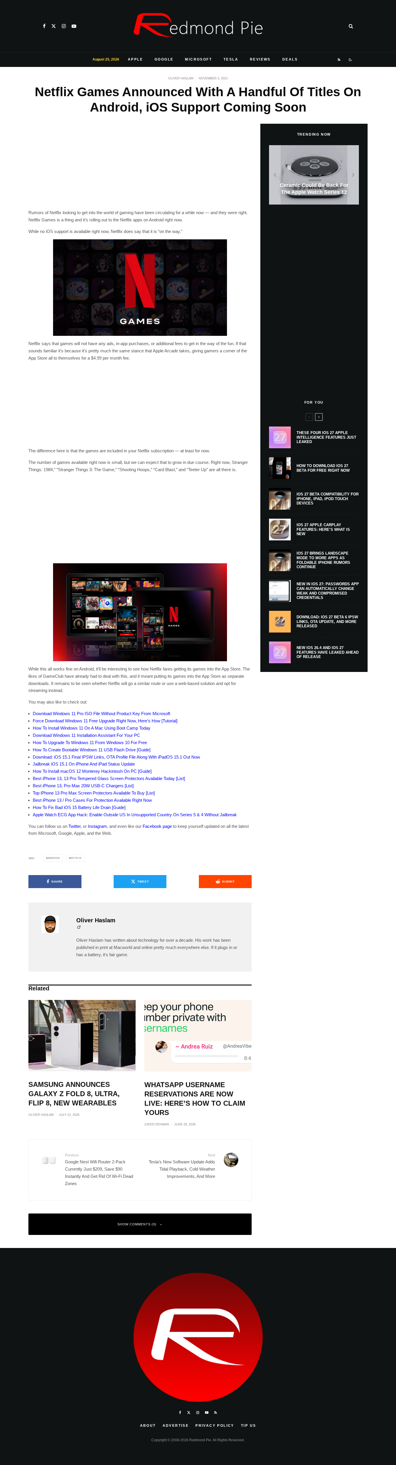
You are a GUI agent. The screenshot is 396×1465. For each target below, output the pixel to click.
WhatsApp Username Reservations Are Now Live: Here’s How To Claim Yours (194, 1098)
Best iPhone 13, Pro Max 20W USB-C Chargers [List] (83, 785)
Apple (135, 59)
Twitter (74, 826)
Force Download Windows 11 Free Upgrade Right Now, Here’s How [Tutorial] (105, 720)
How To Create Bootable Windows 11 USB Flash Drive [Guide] (91, 749)
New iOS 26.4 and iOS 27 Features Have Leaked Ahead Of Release (328, 652)
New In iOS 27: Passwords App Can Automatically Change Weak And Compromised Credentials (328, 591)
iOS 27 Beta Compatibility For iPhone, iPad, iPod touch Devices (328, 498)
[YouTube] (74, 26)
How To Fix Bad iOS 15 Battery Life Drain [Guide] (79, 807)
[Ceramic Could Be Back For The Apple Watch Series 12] (314, 175)
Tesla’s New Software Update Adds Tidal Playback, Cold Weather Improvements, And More (182, 1166)
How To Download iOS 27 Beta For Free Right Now (323, 468)
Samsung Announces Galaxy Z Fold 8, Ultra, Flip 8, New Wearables (74, 1093)
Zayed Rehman (156, 1124)
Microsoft (198, 59)
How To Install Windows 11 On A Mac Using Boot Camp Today (91, 728)
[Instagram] (64, 26)
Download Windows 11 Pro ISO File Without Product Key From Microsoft (101, 713)
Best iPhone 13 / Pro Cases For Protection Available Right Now (92, 800)
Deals (290, 59)
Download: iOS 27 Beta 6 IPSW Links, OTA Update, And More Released (327, 621)
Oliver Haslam (180, 78)
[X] (53, 26)
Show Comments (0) (137, 1224)
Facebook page (157, 826)
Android (54, 858)
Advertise (176, 1426)
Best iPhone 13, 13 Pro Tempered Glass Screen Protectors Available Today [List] (109, 778)
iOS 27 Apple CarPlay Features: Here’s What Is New (323, 529)
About (148, 1426)
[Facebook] (44, 26)
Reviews (260, 59)
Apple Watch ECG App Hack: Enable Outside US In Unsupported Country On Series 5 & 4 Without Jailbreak (135, 814)
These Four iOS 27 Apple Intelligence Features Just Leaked (326, 437)
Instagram (97, 826)
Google (164, 59)
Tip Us (248, 1426)
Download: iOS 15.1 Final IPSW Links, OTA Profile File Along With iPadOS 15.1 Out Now (116, 757)
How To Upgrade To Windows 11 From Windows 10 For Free (90, 742)
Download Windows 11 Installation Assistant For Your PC (86, 735)
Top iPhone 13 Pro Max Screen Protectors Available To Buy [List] (94, 792)
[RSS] (339, 59)
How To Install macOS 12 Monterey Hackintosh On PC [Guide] (92, 771)
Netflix (75, 858)
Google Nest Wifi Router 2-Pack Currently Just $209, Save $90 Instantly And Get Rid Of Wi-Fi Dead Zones (99, 1169)
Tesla (231, 59)
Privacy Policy (214, 1426)
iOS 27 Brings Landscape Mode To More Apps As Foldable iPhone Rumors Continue (323, 560)
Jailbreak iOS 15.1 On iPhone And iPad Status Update (84, 763)
